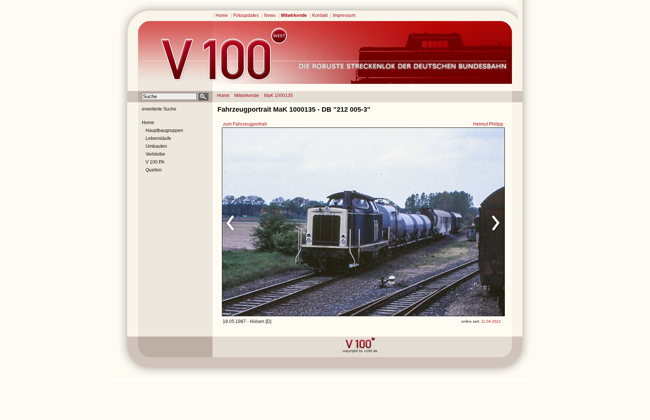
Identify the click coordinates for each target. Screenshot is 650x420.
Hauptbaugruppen (164, 130)
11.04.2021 (491, 321)
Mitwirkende (294, 15)
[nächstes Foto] (429, 222)
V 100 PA (155, 162)
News (270, 15)
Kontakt (320, 15)
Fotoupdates (246, 15)
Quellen (154, 170)
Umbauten (156, 146)
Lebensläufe (158, 138)
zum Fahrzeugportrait (245, 124)
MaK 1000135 (278, 95)
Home (222, 15)
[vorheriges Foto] (294, 222)
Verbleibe (155, 154)
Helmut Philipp (488, 124)
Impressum (344, 15)
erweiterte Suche (159, 109)
